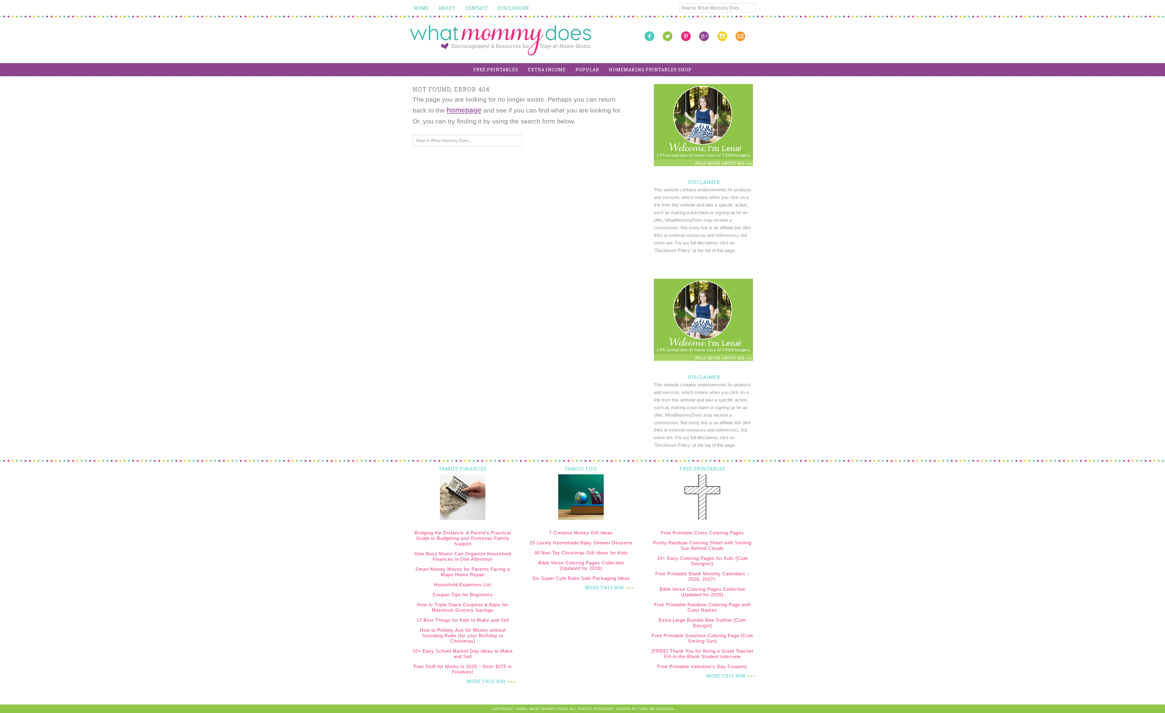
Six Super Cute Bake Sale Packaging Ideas (581, 578)
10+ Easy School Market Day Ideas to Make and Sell (463, 653)
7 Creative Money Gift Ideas (581, 532)
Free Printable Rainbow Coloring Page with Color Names (702, 607)
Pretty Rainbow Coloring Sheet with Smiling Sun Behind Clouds (702, 545)
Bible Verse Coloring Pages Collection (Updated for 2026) (581, 565)
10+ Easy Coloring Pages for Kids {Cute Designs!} (702, 561)
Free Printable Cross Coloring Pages (702, 532)
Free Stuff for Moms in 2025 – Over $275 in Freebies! (463, 669)
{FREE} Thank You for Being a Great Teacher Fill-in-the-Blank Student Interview (702, 653)
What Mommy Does (501, 40)
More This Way (486, 681)
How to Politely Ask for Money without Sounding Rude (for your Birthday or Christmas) (463, 635)
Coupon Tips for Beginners (463, 594)
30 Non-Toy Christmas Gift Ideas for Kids (581, 552)
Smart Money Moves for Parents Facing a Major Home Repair (462, 572)
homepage (464, 110)
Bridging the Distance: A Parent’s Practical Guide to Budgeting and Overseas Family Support (463, 538)
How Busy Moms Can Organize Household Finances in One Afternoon (462, 556)
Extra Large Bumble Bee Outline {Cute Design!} (702, 622)
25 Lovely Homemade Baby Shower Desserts (581, 542)
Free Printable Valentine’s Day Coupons (702, 666)
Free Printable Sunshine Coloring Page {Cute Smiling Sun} (702, 638)
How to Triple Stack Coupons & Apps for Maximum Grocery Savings (462, 607)
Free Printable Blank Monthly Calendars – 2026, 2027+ (702, 576)
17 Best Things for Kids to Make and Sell (463, 620)
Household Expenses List (462, 584)
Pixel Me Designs (656, 709)
